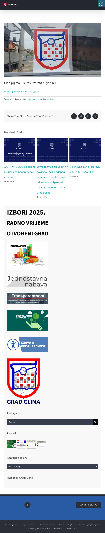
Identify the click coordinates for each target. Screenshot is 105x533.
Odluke (52, 99)
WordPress (53, 525)
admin (8, 99)
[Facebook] (27, 505)
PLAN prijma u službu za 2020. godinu (22, 91)
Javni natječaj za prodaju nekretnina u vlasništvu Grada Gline (83, 172)
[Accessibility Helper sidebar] (101, 3)
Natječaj (46, 99)
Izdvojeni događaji (35, 99)
